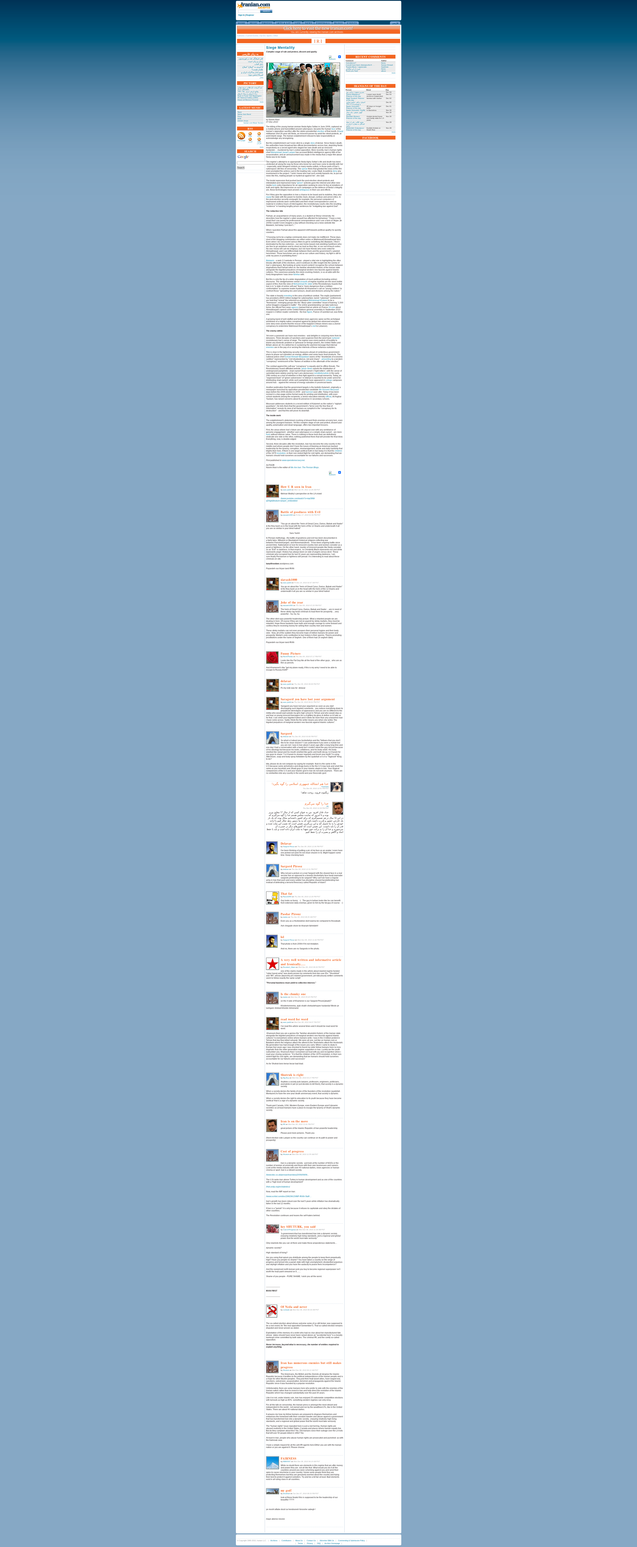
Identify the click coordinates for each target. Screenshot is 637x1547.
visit (314, 326)
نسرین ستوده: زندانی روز (355, 92)
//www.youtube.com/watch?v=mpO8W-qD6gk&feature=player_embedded (290, 499)
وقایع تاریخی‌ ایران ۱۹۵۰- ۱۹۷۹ (248, 91)
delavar (286, 736)
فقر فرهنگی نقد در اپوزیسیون (251, 58)
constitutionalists (321, 373)
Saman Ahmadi (387, 65)
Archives (274, 1541)
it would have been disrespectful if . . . (360, 65)
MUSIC (254, 23)
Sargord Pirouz (288, 846)
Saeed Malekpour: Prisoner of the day (353, 95)
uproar (305, 169)
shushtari (286, 1493)
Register (250, 15)
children (338, 451)
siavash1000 (288, 515)
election (320, 131)
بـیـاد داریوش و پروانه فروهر (247, 94)
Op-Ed (262, 36)
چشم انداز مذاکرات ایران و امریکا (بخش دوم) (252, 73)
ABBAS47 (287, 1461)
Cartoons (241, 36)
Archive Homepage (332, 1543)
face (333, 129)
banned (309, 392)
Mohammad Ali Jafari (302, 284)
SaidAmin (385, 67)
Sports (269, 36)
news (259, 136)
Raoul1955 (287, 897)
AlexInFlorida (288, 656)
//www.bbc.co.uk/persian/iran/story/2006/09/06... (287, 1175)
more (262, 102)
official (328, 396)
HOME (242, 23)
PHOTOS (267, 23)
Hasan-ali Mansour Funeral (248, 100)
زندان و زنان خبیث (255, 61)
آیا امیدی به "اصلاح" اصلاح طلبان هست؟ (252, 68)
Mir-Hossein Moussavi (329, 389)
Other (275, 36)
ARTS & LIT (283, 23)
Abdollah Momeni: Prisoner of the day (353, 117)
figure (309, 312)
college (328, 380)
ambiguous (304, 190)
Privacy (310, 1543)
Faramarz (325, 787)
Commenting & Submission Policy (351, 1541)
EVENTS (352, 23)
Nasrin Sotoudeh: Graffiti (355, 110)
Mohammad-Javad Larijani (283, 152)
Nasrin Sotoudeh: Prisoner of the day (353, 107)
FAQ (319, 1543)
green (300, 183)
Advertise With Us (327, 1541)
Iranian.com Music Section (254, 123)
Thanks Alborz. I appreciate (356, 67)
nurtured (335, 338)
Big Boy (286, 1078)
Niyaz (240, 112)
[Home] (253, 9)
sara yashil (287, 490)
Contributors (286, 1541)
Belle (239, 118)
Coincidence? (351, 63)
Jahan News (306, 368)
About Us (299, 1541)
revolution (281, 453)
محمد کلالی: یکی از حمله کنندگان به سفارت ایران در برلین (355, 124)
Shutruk (286, 1154)
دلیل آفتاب (258, 64)
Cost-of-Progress (289, 1230)
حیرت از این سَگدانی (353, 69)
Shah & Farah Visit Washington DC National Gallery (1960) (250, 97)
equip (268, 197)
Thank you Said (352, 71)
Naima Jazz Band (244, 114)
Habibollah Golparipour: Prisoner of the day (355, 129)
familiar (296, 274)
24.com (331, 307)
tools (274, 185)
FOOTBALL (323, 23)
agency (294, 307)
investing (288, 296)
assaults (304, 281)
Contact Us (311, 1541)
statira (285, 917)
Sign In (241, 15)
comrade (286, 1310)
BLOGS (338, 23)
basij (341, 131)
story (312, 143)
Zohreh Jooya (243, 121)
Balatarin (270, 260)
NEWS (308, 23)
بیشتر (262, 77)
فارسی (395, 23)
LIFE (298, 23)
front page (241, 140)
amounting (326, 359)
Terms (300, 1543)
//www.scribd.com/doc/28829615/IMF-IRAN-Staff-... (288, 1196)
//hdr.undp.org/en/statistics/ (278, 1187)
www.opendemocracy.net (293, 460)
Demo (383, 63)
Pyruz (240, 116)
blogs (250, 136)
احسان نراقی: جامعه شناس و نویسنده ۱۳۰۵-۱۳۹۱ (355, 103)
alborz (383, 71)
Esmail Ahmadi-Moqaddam (297, 357)
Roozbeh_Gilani (289, 967)
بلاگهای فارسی (259, 142)
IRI (327, 806)
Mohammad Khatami (318, 300)
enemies (270, 347)
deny (335, 171)
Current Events (252, 36)
